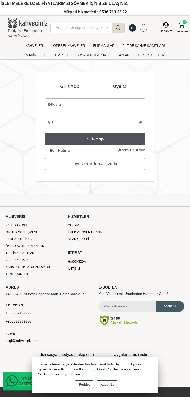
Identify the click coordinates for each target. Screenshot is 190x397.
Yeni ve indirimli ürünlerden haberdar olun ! (133, 294)
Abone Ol (170, 306)
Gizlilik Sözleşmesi (21, 232)
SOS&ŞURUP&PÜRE (92, 55)
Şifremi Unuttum (131, 150)
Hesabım (166, 31)
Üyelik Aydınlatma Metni (25, 246)
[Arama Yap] (118, 28)
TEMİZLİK (60, 55)
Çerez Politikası (19, 239)
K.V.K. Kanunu (16, 225)
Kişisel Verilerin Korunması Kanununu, (66, 369)
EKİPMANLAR (104, 45)
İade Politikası (17, 260)
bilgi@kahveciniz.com (22, 341)
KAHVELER (34, 45)
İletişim (74, 268)
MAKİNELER (35, 55)
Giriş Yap (70, 86)
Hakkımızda (77, 261)
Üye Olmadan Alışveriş (95, 163)
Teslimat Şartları (20, 253)
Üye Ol (120, 86)
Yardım (73, 225)
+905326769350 (18, 321)
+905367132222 (18, 313)
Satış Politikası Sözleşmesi (28, 267)
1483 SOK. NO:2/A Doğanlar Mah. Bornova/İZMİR (45, 294)
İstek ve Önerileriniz (85, 232)
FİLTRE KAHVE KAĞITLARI (143, 45)
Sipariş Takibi (78, 239)
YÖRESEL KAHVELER (68, 45)
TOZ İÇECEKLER (151, 55)
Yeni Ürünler (17, 274)
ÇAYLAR (123, 55)
